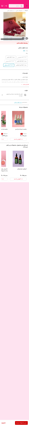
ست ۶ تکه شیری (10, 61)
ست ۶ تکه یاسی (11, 57)
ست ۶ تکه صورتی (22, 57)
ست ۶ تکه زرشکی (9, 65)
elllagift (26, 10)
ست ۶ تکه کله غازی (21, 61)
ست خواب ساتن (10, 10)
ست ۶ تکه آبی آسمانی (21, 65)
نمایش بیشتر (26, 84)
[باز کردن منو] (26, 6)
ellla (24, 50)
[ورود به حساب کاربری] (6, 5)
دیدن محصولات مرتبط (21, 423)
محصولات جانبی (19, 10)
